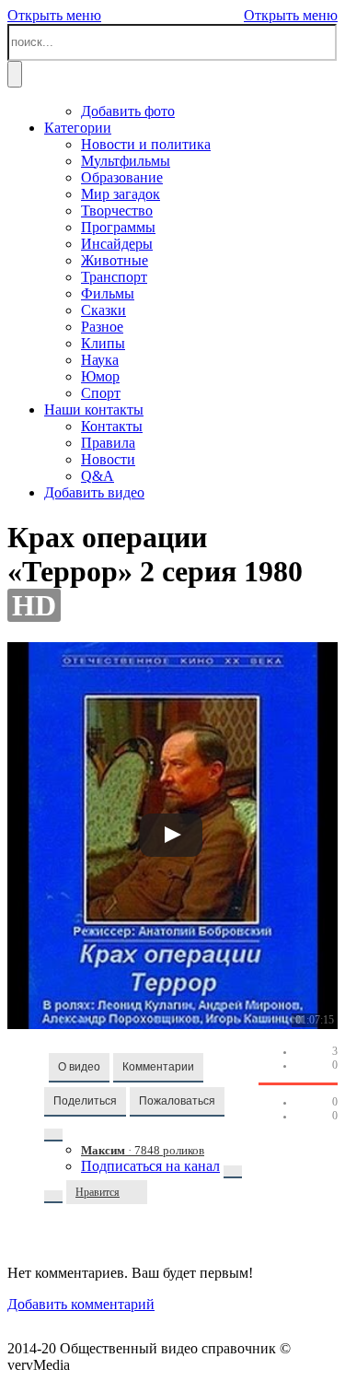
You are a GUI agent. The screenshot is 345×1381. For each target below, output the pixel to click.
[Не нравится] (138, 1192)
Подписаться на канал (150, 1166)
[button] (79, 1068)
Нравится (97, 1192)
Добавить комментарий (81, 1304)
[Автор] (53, 1135)
